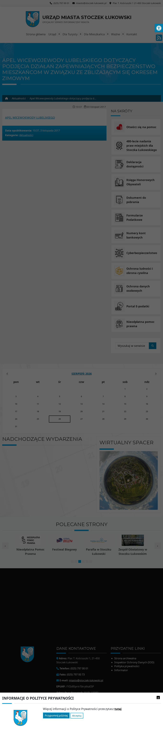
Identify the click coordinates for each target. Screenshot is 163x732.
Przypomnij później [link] (56, 715)
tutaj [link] (117, 709)
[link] (159, 28)
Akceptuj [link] (77, 715)
